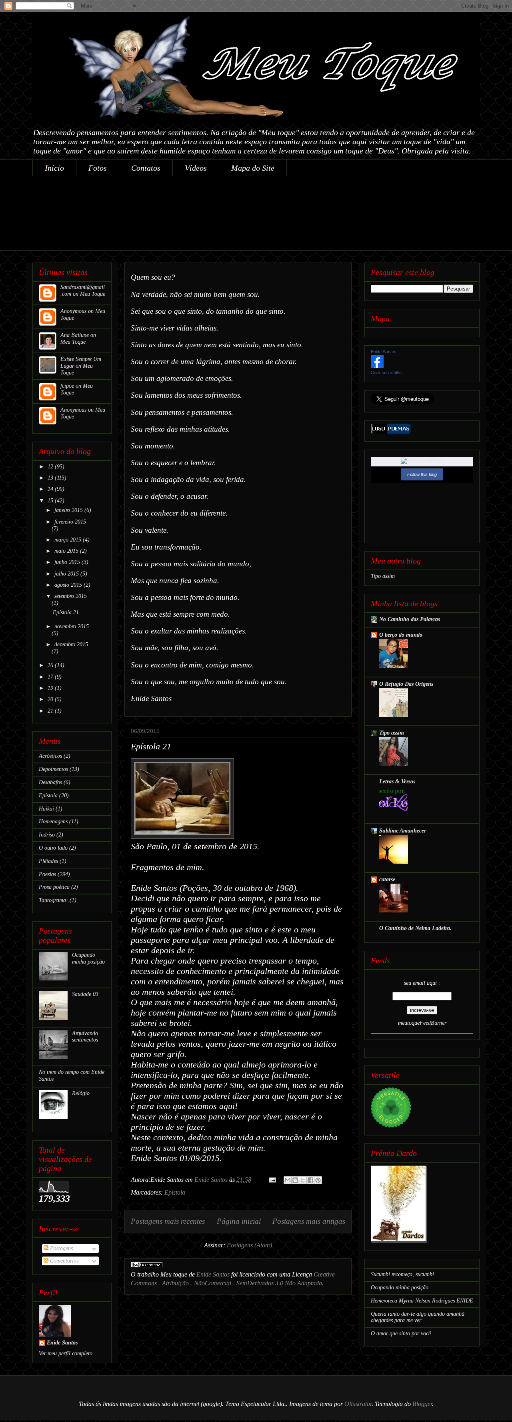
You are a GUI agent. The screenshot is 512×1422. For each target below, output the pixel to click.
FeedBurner (433, 1023)
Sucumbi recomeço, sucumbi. (403, 1274)
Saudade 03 (85, 994)
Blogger (422, 1403)
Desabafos (50, 782)
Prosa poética (54, 887)
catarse (387, 879)
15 (51, 501)
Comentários (63, 1261)
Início (54, 167)
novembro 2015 (71, 626)
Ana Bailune (74, 335)
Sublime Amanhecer (402, 831)
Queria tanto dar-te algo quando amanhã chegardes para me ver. (417, 1317)
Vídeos (196, 167)
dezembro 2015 (71, 644)
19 (51, 688)
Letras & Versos (397, 782)
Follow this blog (422, 474)
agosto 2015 (69, 585)
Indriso (47, 835)
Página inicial (239, 1221)
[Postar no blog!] (295, 1180)
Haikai (46, 809)
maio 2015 (67, 551)
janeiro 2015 (69, 510)
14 (51, 489)
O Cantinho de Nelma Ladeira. (415, 928)
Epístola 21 (151, 746)
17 (51, 677)
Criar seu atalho (386, 372)
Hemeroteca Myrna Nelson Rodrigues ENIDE (422, 1301)
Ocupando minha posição (88, 958)
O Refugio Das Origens (406, 684)
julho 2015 (67, 574)
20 (51, 699)
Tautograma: (53, 900)
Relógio (81, 1093)
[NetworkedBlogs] (422, 461)
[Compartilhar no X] (303, 1180)
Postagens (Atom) (249, 1245)
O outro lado (53, 848)
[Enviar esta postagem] (272, 1179)
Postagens (60, 1248)
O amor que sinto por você (401, 1333)
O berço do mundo (400, 635)
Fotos (97, 167)
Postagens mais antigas (308, 1221)
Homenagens (53, 822)
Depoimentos (53, 769)
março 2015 (68, 540)
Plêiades (48, 861)
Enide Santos (213, 1274)
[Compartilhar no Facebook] (310, 1180)
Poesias (47, 874)
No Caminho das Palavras (409, 619)
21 (51, 711)
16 (51, 665)
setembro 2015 (70, 596)
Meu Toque (92, 294)
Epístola (174, 1192)
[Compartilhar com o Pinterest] (318, 1180)
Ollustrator (358, 1403)
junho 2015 (68, 562)
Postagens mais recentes (168, 1221)
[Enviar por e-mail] (288, 1180)
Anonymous (73, 311)
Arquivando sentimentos (85, 1036)
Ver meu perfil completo (65, 1353)
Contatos (145, 167)
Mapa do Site (252, 167)
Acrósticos (50, 756)
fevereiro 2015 (70, 522)
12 (51, 467)
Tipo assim (383, 576)
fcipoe (67, 386)
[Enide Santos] (377, 366)
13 (51, 478)
